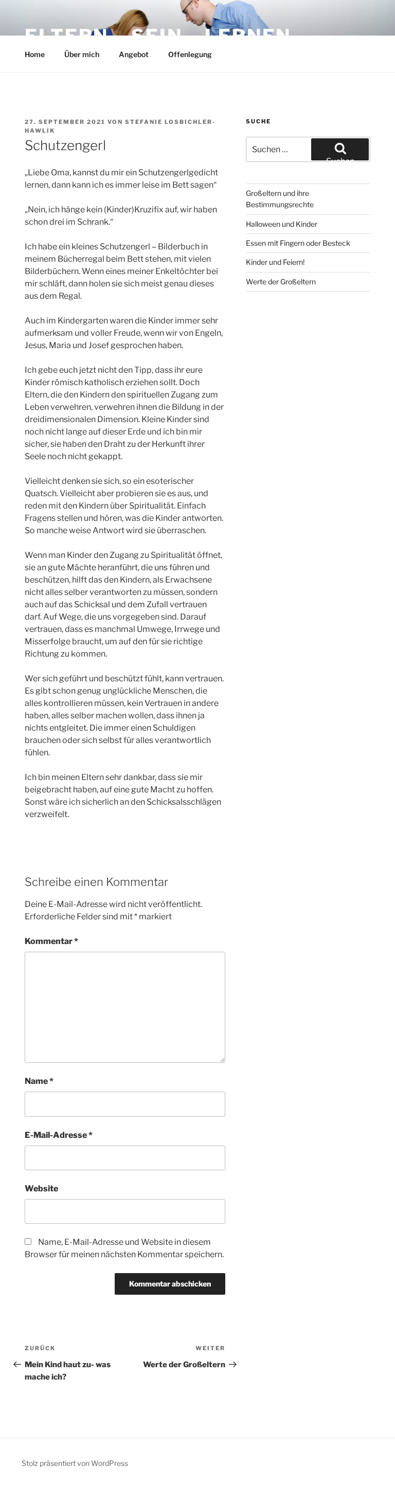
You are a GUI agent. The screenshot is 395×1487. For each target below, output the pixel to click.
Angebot (134, 54)
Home (35, 54)
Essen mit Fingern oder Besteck (298, 243)
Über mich (81, 54)
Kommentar (51, 941)
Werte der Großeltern (281, 281)
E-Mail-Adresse (59, 1135)
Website (41, 1188)
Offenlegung (190, 54)
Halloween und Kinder (281, 224)
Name (39, 1081)
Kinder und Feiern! (275, 262)
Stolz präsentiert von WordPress (75, 1463)
